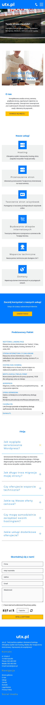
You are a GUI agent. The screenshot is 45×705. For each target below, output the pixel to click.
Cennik (4, 682)
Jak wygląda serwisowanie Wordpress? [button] (13, 445)
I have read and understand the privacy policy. (20, 605)
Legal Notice (6, 687)
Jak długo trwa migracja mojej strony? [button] (20, 474)
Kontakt (5, 685)
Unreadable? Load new (31, 610)
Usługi (4, 680)
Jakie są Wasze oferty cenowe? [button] (18, 502)
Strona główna (7, 675)
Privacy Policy (7, 690)
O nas (4, 677)
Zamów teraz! (22, 314)
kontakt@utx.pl (12, 666)
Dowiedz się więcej (17, 114)
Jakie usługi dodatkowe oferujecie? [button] (20, 534)
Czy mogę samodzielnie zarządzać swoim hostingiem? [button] (20, 518)
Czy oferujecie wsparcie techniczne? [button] (20, 488)
